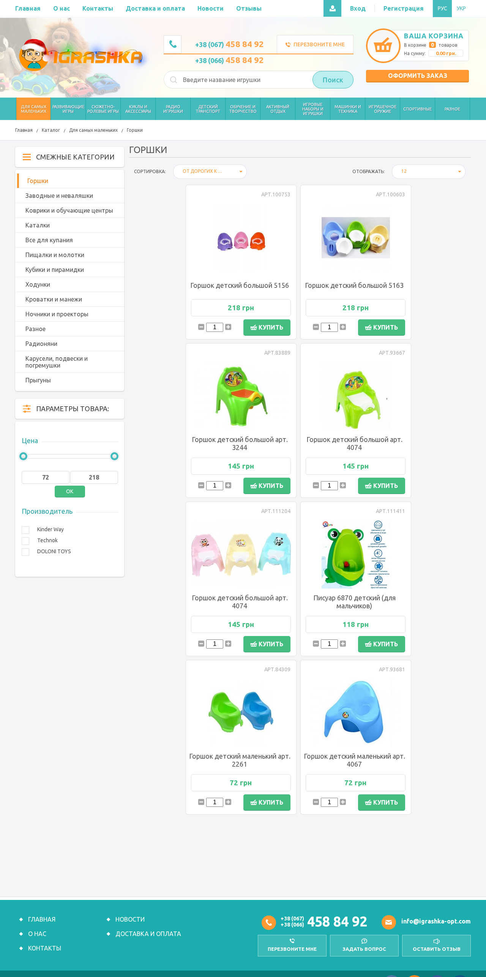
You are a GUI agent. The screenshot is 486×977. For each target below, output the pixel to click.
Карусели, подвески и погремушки (56, 362)
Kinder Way (50, 529)
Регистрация (403, 8)
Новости (130, 919)
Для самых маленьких (93, 130)
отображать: (368, 171)
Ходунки (37, 284)
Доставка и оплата (148, 933)
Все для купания (49, 240)
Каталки (37, 225)
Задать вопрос (364, 949)
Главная (24, 130)
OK (69, 491)
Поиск (333, 80)
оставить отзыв (437, 949)
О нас (37, 933)
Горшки (135, 130)
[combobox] (210, 171)
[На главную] (82, 55)
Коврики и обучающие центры (69, 210)
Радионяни (41, 343)
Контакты (44, 948)
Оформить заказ (417, 75)
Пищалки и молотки (54, 254)
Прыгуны (38, 380)
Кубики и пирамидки (54, 269)
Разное (35, 328)
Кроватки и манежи (53, 299)
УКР (461, 8)
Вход (358, 8)
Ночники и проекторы (56, 314)
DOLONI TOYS (54, 551)
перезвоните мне (292, 949)
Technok (47, 540)
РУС (442, 8)
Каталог (51, 130)
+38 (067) (229, 44)
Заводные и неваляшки (59, 195)
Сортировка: (150, 171)
